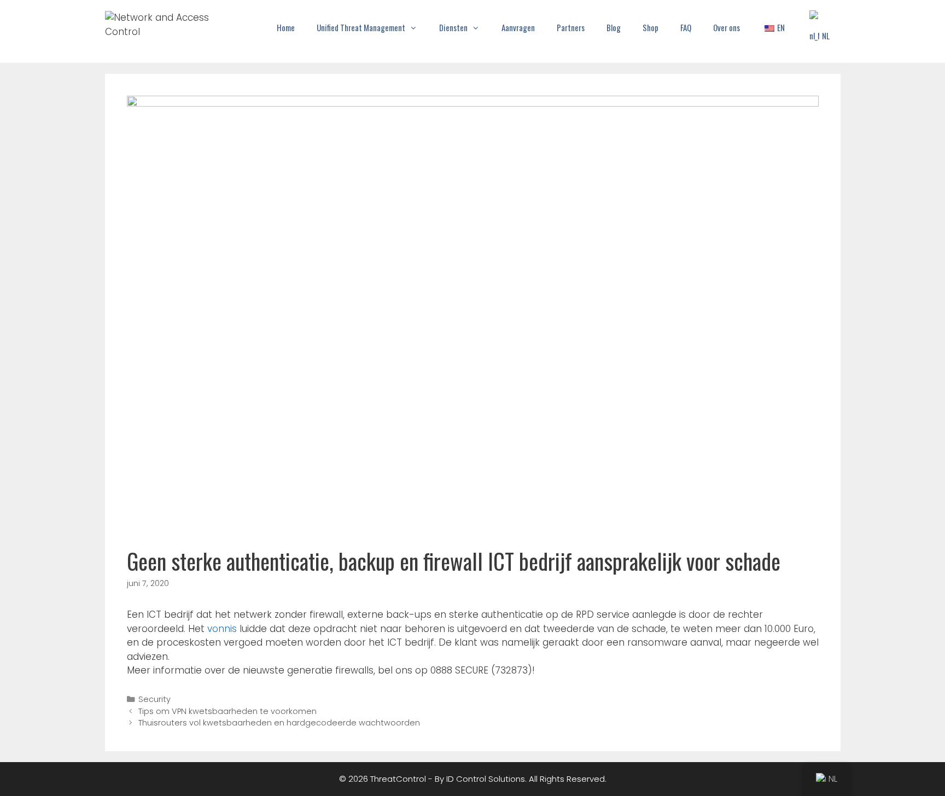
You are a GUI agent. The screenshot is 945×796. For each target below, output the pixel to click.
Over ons (726, 27)
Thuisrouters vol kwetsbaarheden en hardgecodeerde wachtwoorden (279, 722)
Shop (650, 27)
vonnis (223, 628)
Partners (571, 27)
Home (286, 27)
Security (154, 699)
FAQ (685, 27)
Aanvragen (518, 27)
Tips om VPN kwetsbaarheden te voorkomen (227, 711)
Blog (613, 27)
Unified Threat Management (361, 27)
